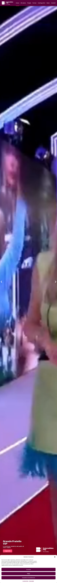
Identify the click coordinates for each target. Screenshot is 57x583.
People (29, 3)
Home (17, 3)
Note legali (31, 581)
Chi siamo (23, 3)
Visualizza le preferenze (28, 577)
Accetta (28, 569)
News (48, 3)
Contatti (53, 3)
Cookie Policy (25, 581)
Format (34, 3)
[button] (55, 557)
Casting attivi (41, 3)
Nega (28, 573)
